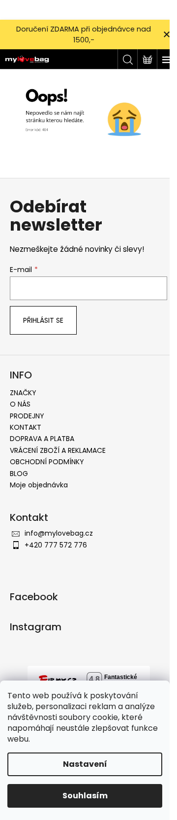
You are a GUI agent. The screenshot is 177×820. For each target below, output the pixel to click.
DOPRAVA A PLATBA (42, 439)
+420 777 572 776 (56, 545)
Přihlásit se (43, 320)
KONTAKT (25, 427)
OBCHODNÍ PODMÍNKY (47, 462)
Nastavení (85, 764)
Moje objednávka (39, 485)
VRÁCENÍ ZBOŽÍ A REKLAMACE (58, 450)
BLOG (19, 473)
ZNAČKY (23, 393)
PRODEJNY (27, 416)
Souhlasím (85, 795)
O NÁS (20, 404)
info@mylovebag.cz (59, 533)
